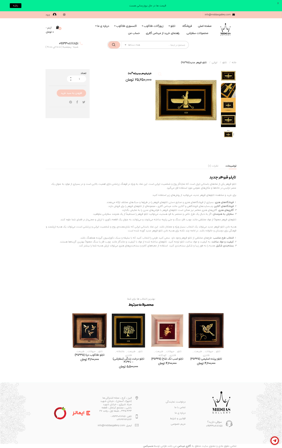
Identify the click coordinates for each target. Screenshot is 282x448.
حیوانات (209, 351)
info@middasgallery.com (218, 15)
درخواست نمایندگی (176, 402)
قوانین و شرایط (178, 418)
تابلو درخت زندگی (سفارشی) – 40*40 (128, 360)
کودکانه (162, 355)
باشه (15, 5)
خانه (234, 62)
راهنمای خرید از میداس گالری (162, 33)
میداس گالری (164, 206)
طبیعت (198, 351)
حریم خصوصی (178, 424)
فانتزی (206, 355)
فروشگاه (187, 26)
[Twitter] (83, 102)
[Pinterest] (70, 102)
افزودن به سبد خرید (71, 93)
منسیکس (148, 446)
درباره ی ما (103, 26)
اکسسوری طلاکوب (126, 26)
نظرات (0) (213, 165)
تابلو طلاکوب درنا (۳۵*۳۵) (89, 354)
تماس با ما (180, 407)
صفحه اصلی (205, 26)
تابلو (173, 26)
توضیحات (231, 165)
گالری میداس (184, 446)
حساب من (134, 33)
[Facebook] (77, 102)
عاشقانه (121, 351)
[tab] (231, 166)
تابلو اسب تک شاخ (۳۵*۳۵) (167, 358)
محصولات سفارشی (197, 33)
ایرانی (214, 62)
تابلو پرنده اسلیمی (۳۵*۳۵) (206, 358)
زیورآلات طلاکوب (153, 26)
